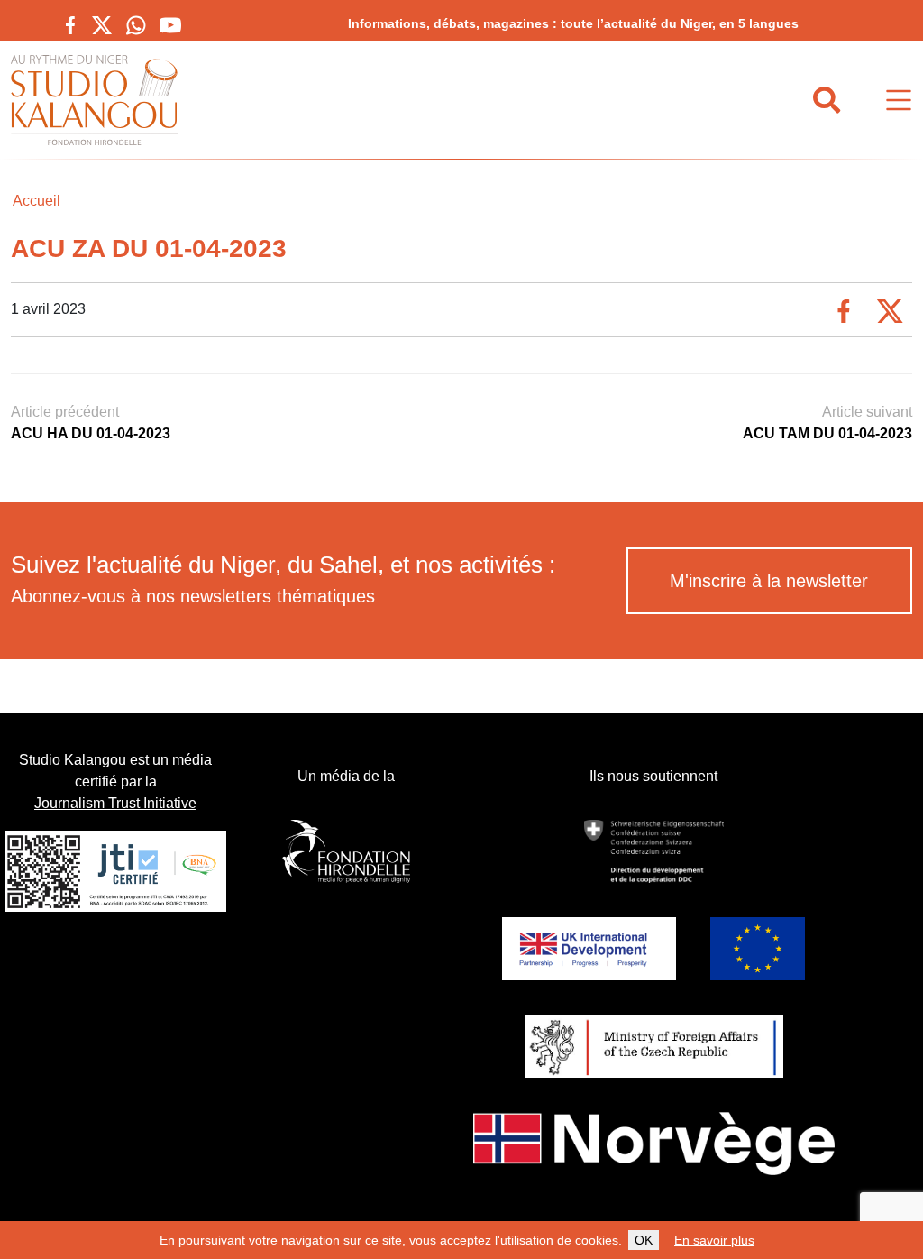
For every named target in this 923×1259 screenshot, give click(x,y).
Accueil (36, 200)
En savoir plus (714, 1240)
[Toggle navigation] (898, 100)
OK (644, 1240)
